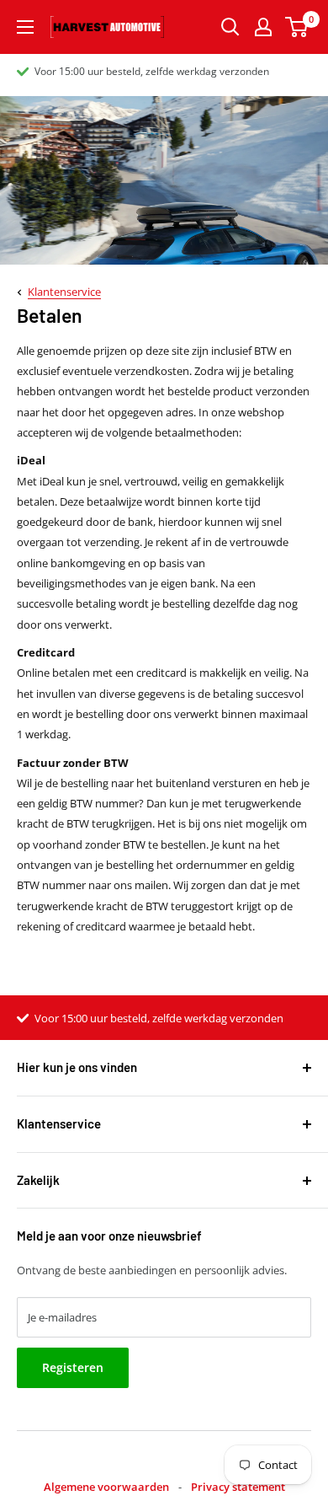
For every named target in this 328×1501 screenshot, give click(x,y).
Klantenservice (64, 291)
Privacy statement (238, 1486)
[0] (297, 27)
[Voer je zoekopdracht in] (230, 27)
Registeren (72, 1367)
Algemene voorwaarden (106, 1486)
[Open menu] (25, 27)
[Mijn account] (263, 27)
